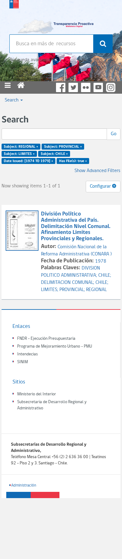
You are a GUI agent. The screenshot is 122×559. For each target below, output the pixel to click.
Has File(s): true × (73, 161)
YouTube (98, 87)
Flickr (85, 87)
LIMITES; (50, 289)
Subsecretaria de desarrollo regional (14, 15)
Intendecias (27, 354)
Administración (23, 485)
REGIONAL (96, 289)
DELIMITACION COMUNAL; (68, 282)
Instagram (110, 87)
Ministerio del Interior (36, 394)
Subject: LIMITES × (19, 154)
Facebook (60, 87)
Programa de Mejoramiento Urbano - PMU (54, 346)
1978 (100, 261)
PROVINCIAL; (72, 289)
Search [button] (12, 100)
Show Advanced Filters (97, 170)
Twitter (73, 87)
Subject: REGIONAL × (21, 147)
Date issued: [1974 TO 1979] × (28, 161)
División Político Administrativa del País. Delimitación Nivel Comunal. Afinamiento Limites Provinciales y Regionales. (75, 226)
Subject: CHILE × (54, 154)
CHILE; (104, 275)
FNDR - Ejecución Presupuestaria (46, 338)
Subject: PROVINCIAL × (63, 147)
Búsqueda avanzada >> (32, 59)
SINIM (22, 362)
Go (113, 133)
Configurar (101, 186)
